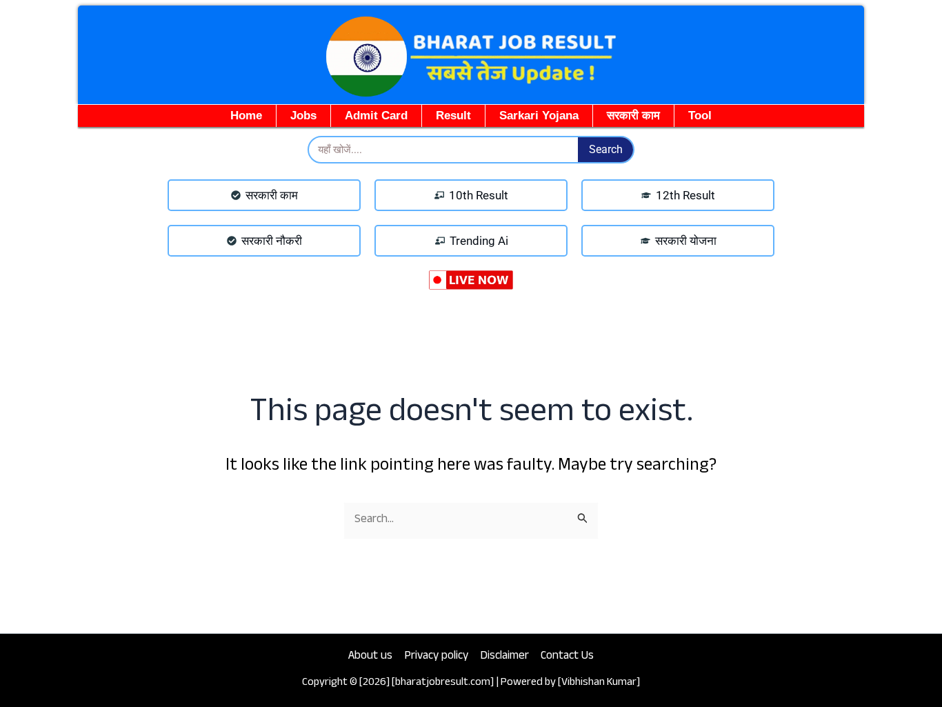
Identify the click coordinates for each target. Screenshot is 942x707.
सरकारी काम (633, 115)
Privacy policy (436, 657)
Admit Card (376, 115)
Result (453, 115)
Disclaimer (504, 657)
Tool (700, 115)
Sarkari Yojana (539, 115)
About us (370, 657)
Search (606, 149)
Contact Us (567, 657)
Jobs (303, 115)
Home (246, 115)
